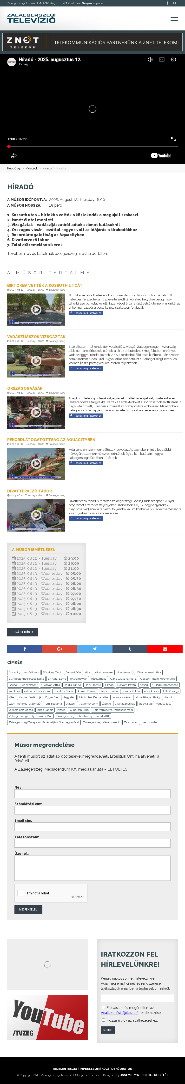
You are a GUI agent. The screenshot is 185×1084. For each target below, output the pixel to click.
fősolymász (98, 678)
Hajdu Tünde (72, 685)
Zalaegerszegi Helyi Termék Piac (30, 716)
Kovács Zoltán (131, 691)
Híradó (47, 168)
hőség (144, 685)
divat (88, 672)
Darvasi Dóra (73, 672)
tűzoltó (106, 703)
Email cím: (23, 820)
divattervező (125, 672)
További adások (22, 632)
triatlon (70, 703)
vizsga (61, 710)
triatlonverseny (88, 703)
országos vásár (121, 697)
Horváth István (126, 685)
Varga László (45, 710)
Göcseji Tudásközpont (23, 685)
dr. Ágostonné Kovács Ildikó (26, 678)
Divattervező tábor (149, 672)
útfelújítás (145, 703)
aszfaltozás (31, 672)
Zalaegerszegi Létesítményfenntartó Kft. (83, 716)
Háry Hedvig (93, 685)
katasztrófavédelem (37, 691)
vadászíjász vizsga (21, 710)
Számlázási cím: (28, 804)
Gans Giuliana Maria (123, 678)
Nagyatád (69, 697)
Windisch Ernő (79, 710)
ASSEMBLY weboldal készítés (144, 1075)
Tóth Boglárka (53, 703)
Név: (18, 787)
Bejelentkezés (65, 1069)
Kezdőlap (14, 168)
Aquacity (14, 672)
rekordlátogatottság (147, 697)
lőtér (12, 697)
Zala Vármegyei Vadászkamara (112, 710)
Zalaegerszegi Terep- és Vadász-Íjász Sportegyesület (44, 722)
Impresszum (89, 1069)
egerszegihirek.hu (75, 253)
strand (168, 697)
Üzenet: (21, 854)
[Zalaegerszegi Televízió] (31, 18)
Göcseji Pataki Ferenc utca (157, 678)
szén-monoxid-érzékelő (24, 703)
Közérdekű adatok (117, 1069)
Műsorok (32, 168)
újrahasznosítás (125, 703)
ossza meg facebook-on (88, 313)
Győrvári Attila (50, 685)
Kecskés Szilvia (64, 691)
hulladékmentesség (165, 685)
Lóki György (171, 691)
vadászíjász (164, 703)
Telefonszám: (26, 837)
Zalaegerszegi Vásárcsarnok (101, 722)
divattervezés (104, 672)
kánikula (14, 691)
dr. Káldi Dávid (57, 678)
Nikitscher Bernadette (93, 697)
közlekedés (151, 691)
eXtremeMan (78, 678)
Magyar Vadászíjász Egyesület (39, 697)
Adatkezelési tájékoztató (120, 1013)
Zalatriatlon (131, 722)
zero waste (149, 722)
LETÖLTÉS (117, 769)
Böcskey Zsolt (52, 672)
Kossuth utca (109, 691)
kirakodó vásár (87, 691)
